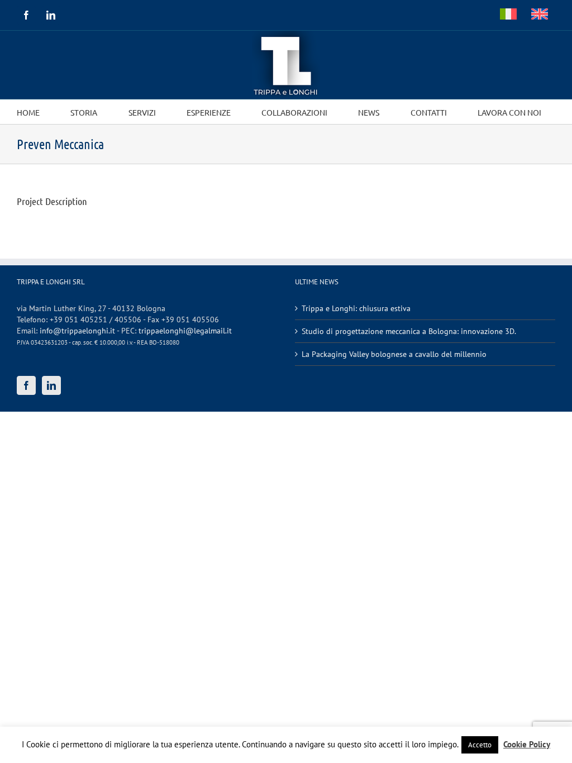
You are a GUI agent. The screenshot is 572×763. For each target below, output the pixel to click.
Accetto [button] (480, 745)
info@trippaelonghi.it (77, 331)
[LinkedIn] (51, 385)
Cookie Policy (526, 744)
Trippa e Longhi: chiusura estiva (356, 308)
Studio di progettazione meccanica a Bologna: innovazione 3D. (409, 331)
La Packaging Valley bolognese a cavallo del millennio (394, 354)
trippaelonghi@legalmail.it (185, 331)
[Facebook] (26, 385)
